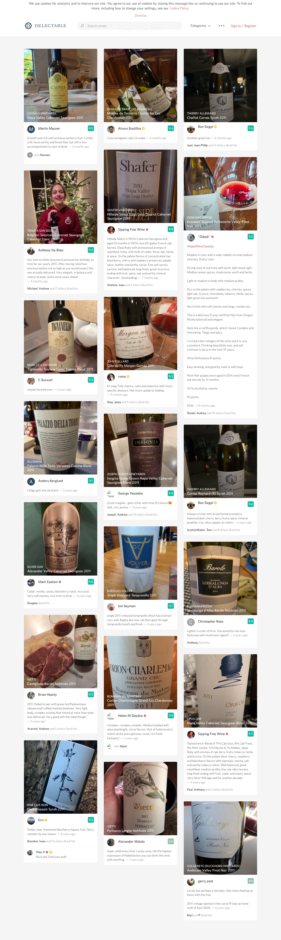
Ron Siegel (205, 127)
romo (122, 376)
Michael (32, 288)
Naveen (45, 155)
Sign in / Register (243, 26)
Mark (123, 746)
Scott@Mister (196, 530)
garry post (205, 881)
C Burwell (45, 380)
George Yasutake (130, 493)
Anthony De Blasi (50, 250)
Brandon (32, 841)
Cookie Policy (179, 8)
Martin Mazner (49, 128)
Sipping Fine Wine (131, 229)
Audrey (201, 413)
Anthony (192, 642)
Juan (121, 285)
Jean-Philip (201, 145)
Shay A (40, 852)
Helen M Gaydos (130, 716)
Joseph (111, 514)
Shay (110, 402)
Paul (190, 789)
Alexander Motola (131, 841)
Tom (209, 530)
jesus (118, 402)
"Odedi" (204, 237)
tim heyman (126, 606)
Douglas (32, 603)
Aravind (32, 728)
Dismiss (140, 15)
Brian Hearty (47, 694)
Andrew (44, 288)
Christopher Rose (210, 621)
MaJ (190, 915)
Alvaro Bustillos (129, 128)
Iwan (42, 841)
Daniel (191, 413)
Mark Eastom (48, 582)
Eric (41, 820)
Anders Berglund (50, 481)
